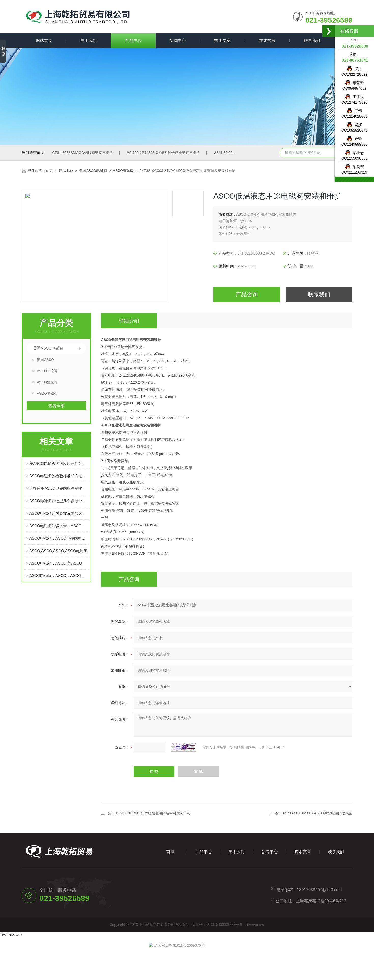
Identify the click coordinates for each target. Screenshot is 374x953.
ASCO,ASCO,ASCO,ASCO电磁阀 (58, 550)
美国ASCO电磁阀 (93, 171)
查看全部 (56, 405)
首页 (49, 171)
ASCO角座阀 (47, 382)
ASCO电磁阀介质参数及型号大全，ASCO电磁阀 (59, 513)
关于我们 (88, 40)
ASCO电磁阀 (123, 171)
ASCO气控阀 (47, 371)
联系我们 (312, 40)
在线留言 (267, 40)
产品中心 (133, 40)
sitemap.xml (255, 924)
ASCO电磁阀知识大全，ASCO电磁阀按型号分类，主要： (59, 526)
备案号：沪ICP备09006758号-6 (217, 924)
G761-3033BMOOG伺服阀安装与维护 (82, 153)
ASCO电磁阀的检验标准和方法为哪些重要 (59, 476)
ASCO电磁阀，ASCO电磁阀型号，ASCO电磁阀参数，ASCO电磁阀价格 (59, 538)
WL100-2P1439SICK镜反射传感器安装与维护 (163, 153)
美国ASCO (45, 360)
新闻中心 (178, 40)
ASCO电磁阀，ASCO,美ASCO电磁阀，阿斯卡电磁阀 (59, 563)
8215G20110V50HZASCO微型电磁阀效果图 (317, 813)
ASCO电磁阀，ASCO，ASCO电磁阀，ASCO (59, 575)
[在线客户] (328, 31)
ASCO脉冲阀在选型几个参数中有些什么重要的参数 (59, 501)
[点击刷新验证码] (183, 747)
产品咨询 (247, 294)
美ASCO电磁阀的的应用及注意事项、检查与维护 (59, 463)
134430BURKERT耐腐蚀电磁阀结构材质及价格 (153, 813)
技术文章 (222, 40)
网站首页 (44, 40)
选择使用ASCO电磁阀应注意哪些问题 (59, 488)
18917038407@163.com (319, 890)
